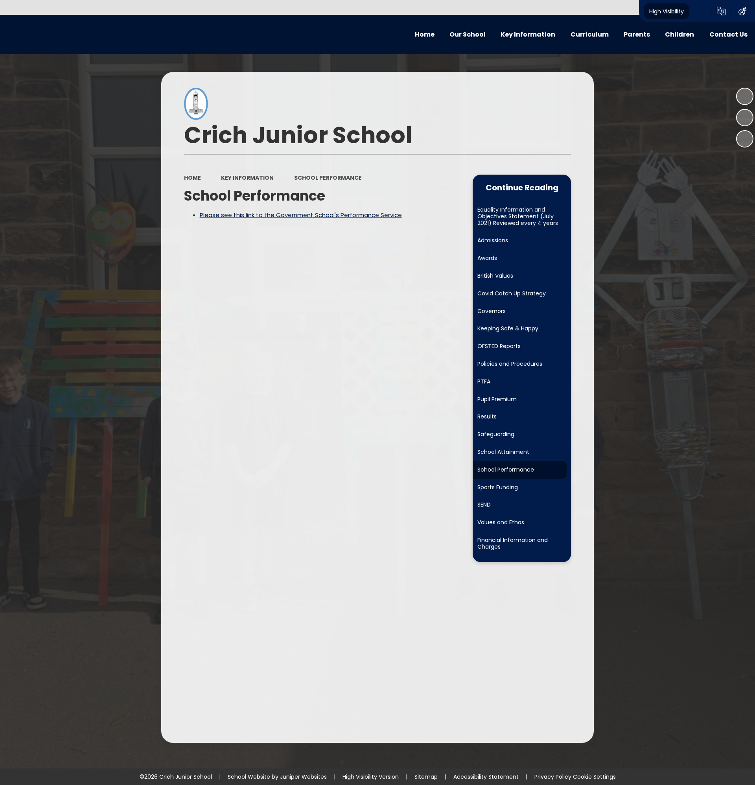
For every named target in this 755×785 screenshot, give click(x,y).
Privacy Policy (552, 777)
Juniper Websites (303, 777)
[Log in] (742, 11)
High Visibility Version (371, 777)
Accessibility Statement (486, 777)
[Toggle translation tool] (721, 11)
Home (192, 178)
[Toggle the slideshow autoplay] (744, 96)
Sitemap (426, 777)
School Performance (328, 178)
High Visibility (666, 11)
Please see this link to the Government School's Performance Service (301, 215)
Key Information (247, 178)
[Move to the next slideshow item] (744, 138)
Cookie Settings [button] (594, 777)
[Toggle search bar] (700, 11)
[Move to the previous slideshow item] (744, 117)
